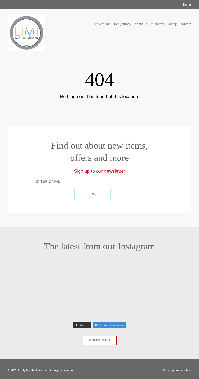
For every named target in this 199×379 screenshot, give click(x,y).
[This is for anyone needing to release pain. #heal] (24, 276)
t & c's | (166, 370)
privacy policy (181, 370)
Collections (102, 24)
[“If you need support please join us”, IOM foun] (24, 305)
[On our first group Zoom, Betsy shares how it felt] (74, 305)
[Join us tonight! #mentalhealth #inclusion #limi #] (74, 276)
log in (187, 4)
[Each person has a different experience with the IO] (124, 276)
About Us (141, 24)
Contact (186, 24)
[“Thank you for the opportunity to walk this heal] (124, 305)
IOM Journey (122, 24)
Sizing (172, 24)
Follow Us (99, 340)
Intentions (158, 24)
